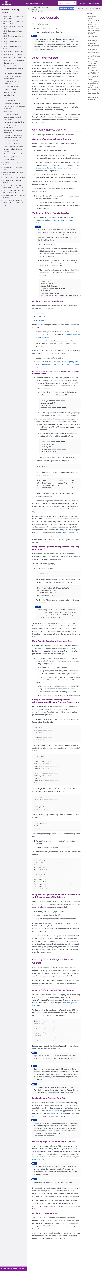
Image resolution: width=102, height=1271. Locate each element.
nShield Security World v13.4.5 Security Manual (13, 22)
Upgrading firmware (11, 140)
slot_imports (40, 316)
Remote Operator (10, 89)
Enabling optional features (13, 74)
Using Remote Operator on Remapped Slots (93, 51)
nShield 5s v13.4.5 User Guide (12, 54)
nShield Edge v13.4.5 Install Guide (14, 57)
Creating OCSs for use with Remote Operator (94, 83)
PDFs (4, 205)
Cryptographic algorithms (12, 125)
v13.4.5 (78, 8)
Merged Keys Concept (11, 157)
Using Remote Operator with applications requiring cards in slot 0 (93, 44)
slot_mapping (41, 320)
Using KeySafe (9, 95)
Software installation (11, 66)
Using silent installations (12, 104)
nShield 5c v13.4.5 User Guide (12, 39)
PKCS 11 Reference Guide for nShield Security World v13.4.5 (13, 201)
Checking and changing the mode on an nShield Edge (13, 136)
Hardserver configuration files (14, 122)
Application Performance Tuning (14, 154)
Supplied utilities (9, 101)
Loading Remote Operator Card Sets (94, 88)
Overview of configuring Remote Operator (93, 26)
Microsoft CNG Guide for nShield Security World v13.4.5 (14, 191)
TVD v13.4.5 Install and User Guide (14, 177)
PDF (66, 8)
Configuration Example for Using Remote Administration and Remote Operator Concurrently (94, 59)
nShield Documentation (34, 3)
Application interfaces (11, 86)
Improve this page (92, 8)
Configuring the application (93, 98)
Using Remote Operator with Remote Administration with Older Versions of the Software (94, 69)
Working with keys (10, 92)
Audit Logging (9, 128)
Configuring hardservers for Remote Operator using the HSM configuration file (57, 364)
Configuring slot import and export (93, 37)
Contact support (94, 3)
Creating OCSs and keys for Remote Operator (93, 77)
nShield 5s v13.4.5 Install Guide (13, 52)
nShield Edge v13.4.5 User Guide (13, 60)
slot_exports (40, 313)
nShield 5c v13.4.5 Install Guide (13, 36)
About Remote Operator (91, 17)
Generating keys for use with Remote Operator (94, 93)
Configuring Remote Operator (93, 21)
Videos (82, 3)
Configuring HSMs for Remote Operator (94, 32)
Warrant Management (11, 98)
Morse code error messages (13, 146)
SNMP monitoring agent (12, 143)
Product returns (9, 160)
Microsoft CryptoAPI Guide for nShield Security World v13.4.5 (13, 186)
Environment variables (11, 114)
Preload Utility (9, 111)
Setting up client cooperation (66, 532)
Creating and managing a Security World (12, 78)
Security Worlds (9, 63)
